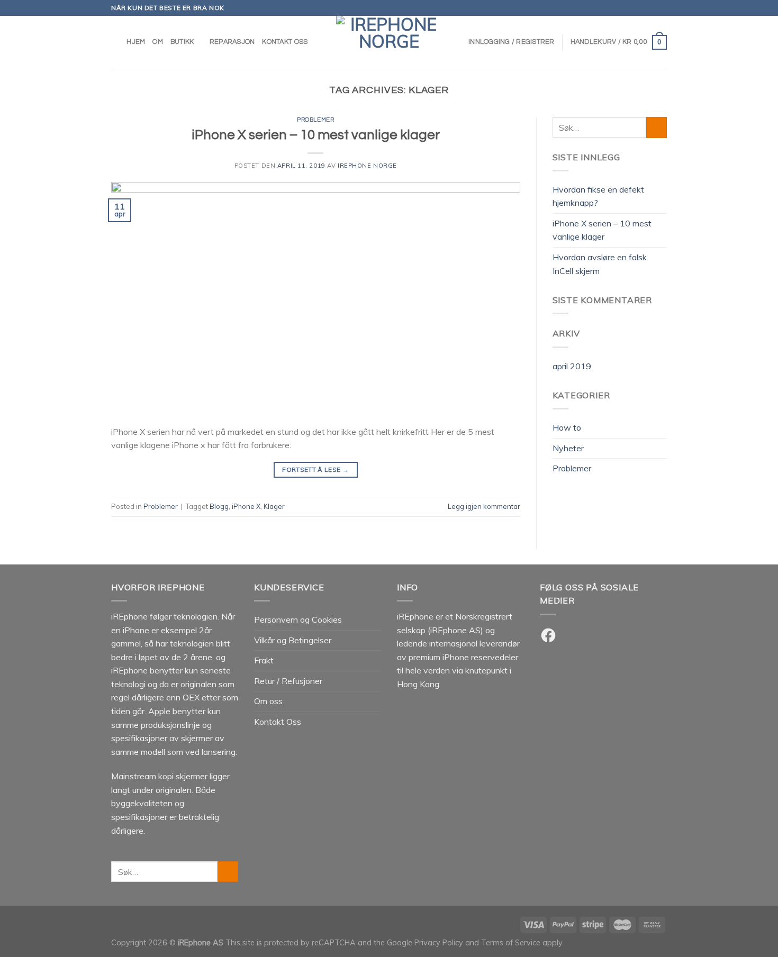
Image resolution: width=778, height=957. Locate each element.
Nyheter (568, 448)
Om (157, 42)
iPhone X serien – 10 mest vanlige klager (316, 135)
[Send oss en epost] (661, 8)
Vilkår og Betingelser (292, 640)
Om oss (268, 701)
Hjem (135, 42)
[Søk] (115, 42)
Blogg (219, 506)
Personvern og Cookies (298, 619)
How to (567, 427)
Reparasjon (232, 42)
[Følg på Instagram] (651, 8)
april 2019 (572, 366)
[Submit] (656, 127)
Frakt (264, 660)
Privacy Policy (438, 942)
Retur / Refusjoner (288, 681)
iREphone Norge (367, 165)
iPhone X (246, 506)
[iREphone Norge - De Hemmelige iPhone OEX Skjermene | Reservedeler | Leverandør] (389, 42)
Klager (274, 506)
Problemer (315, 120)
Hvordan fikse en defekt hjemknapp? (598, 196)
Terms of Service (510, 942)
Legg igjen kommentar (484, 506)
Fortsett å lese (315, 469)
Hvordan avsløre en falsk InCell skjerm (600, 264)
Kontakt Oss (284, 42)
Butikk (182, 42)
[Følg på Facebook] (641, 8)
